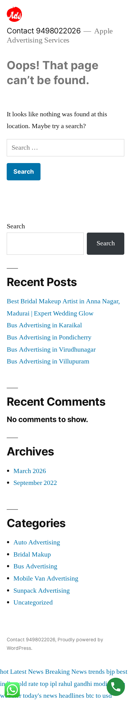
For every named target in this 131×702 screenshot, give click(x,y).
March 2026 (29, 471)
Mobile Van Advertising (45, 578)
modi (100, 684)
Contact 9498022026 (43, 30)
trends (96, 671)
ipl (53, 684)
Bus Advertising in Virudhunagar (51, 349)
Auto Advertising (36, 542)
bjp (110, 671)
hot (4, 671)
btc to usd (99, 695)
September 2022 (35, 483)
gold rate (26, 684)
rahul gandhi (75, 684)
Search (16, 226)
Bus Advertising (35, 566)
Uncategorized (33, 602)
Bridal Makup (32, 554)
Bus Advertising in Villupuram (48, 361)
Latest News (27, 671)
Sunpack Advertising (41, 590)
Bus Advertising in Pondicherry (49, 337)
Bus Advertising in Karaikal (44, 325)
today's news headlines (53, 695)
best (121, 671)
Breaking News (66, 671)
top (44, 684)
